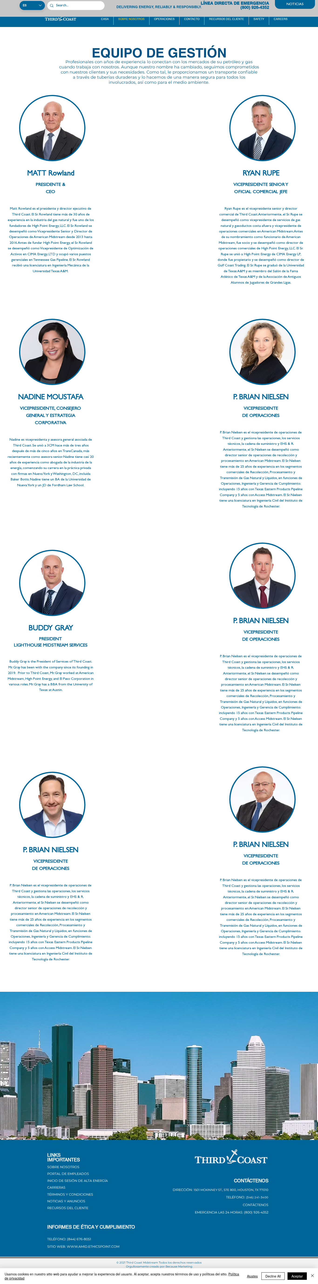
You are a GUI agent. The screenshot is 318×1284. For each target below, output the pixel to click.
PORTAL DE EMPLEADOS (68, 1174)
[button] (70, 1194)
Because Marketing (179, 1266)
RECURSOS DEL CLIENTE (67, 1208)
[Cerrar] (312, 1276)
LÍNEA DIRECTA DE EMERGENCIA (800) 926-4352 (235, 5)
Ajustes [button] (252, 1276)
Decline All (273, 1276)
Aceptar (297, 1276)
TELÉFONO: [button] (235, 1197)
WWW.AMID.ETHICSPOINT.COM (93, 1246)
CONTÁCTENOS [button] (255, 1205)
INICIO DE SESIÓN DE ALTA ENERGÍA (77, 1181)
